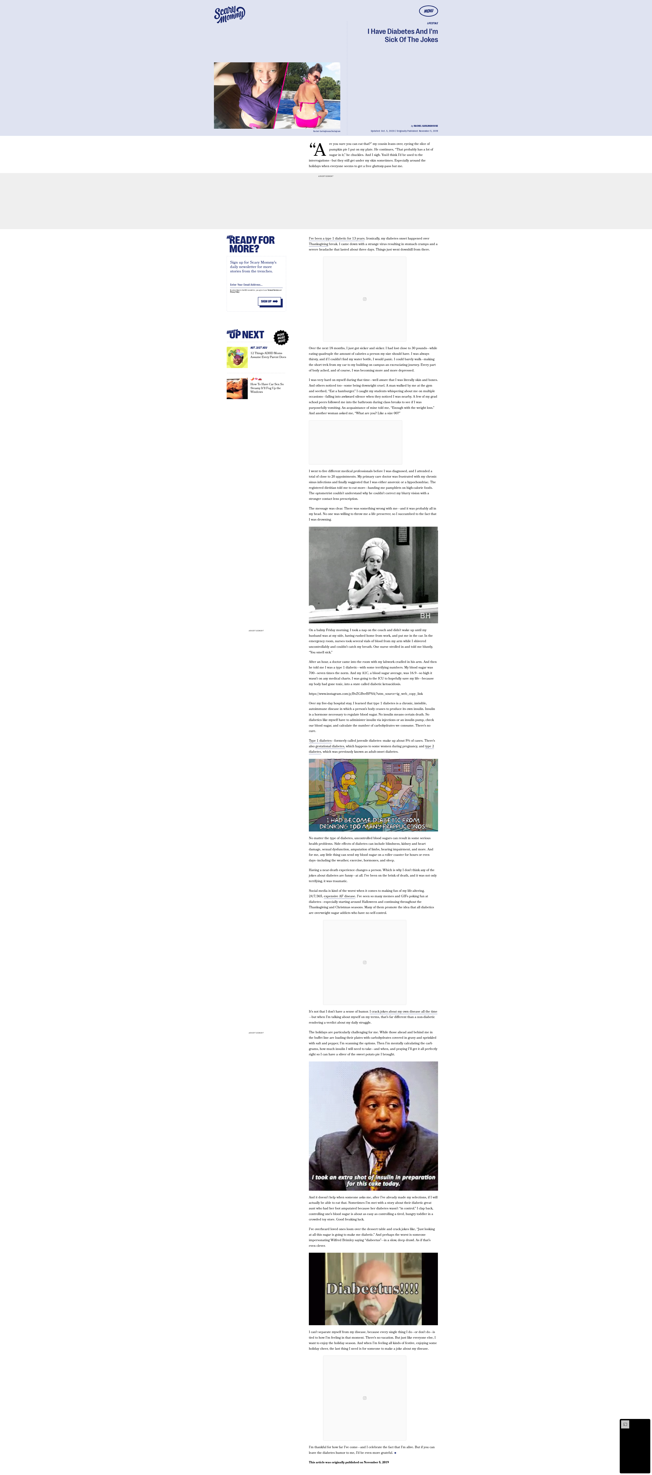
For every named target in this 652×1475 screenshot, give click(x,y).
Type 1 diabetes (320, 740)
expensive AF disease (339, 896)
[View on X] (356, 442)
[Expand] (623, 1422)
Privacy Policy (235, 292)
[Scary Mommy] (230, 14)
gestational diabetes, (330, 746)
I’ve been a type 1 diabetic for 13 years (337, 238)
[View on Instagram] (365, 299)
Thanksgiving (318, 244)
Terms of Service (273, 290)
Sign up (266, 301)
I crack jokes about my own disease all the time (403, 1011)
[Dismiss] (646, 1422)
